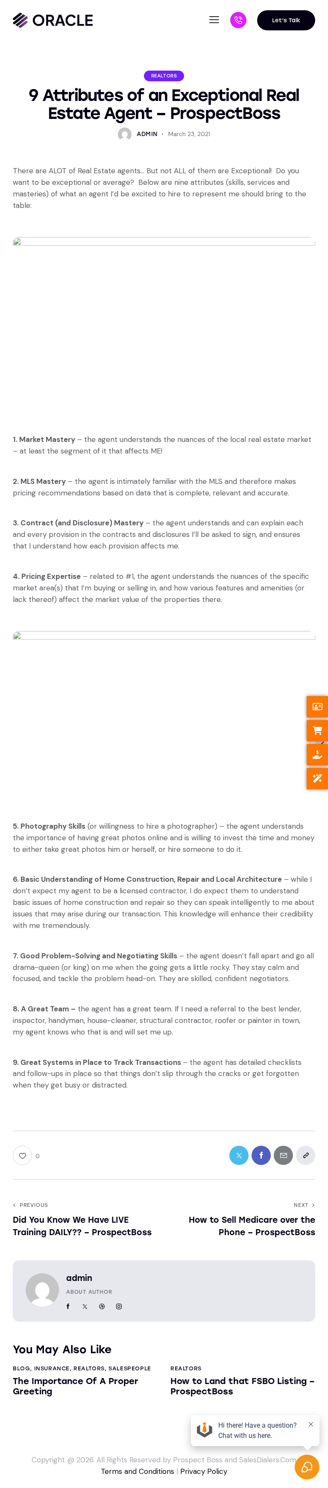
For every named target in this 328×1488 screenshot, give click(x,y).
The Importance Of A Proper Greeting (75, 1386)
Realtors (164, 76)
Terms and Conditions (137, 1471)
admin (79, 1278)
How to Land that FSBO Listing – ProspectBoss (242, 1386)
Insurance (52, 1368)
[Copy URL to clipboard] (305, 1155)
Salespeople (129, 1368)
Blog (21, 1368)
